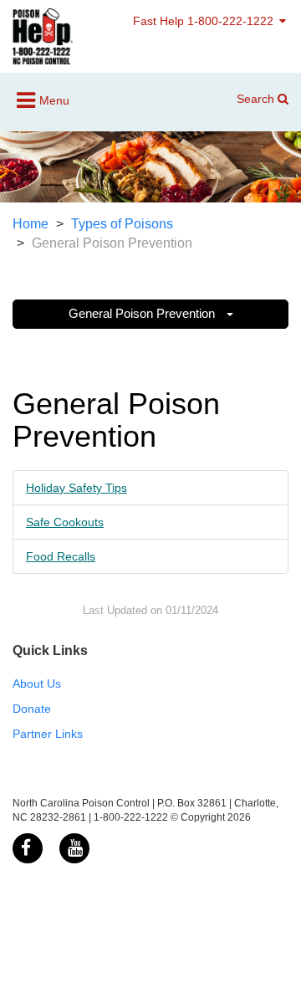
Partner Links (48, 733)
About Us (37, 683)
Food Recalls (60, 556)
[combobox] (257, 124)
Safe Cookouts (65, 522)
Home (30, 224)
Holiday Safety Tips (76, 487)
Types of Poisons (122, 224)
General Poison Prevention (143, 313)
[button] (275, 124)
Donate (32, 708)
